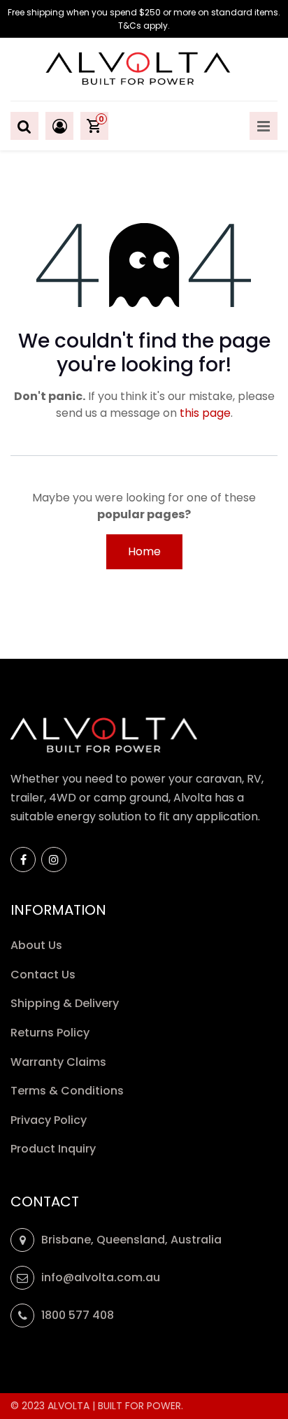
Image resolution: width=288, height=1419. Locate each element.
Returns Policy (51, 1033)
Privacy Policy (49, 1120)
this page (205, 413)
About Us (36, 945)
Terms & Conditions (67, 1091)
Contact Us (42, 975)
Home (144, 551)
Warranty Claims (59, 1062)
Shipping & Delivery (66, 1003)
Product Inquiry (54, 1149)
